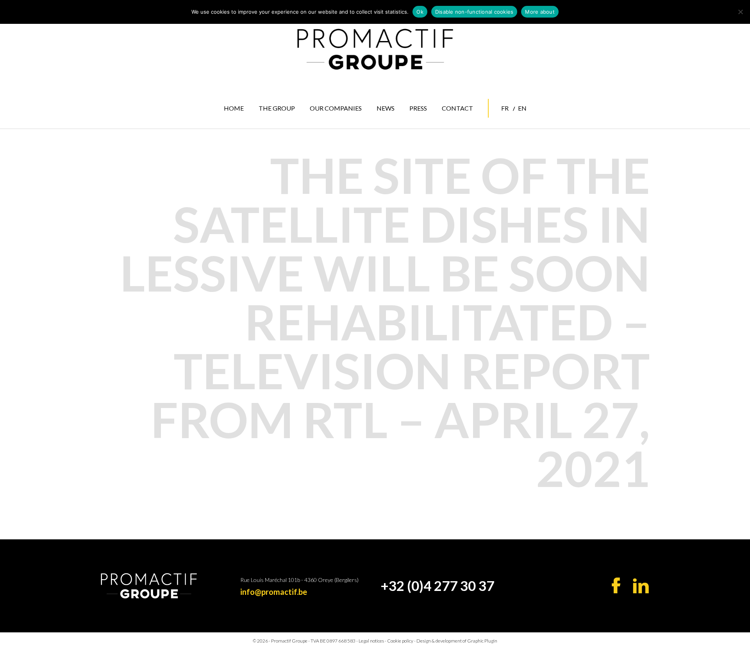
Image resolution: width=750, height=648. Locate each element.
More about (540, 12)
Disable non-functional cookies (474, 12)
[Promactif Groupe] (375, 49)
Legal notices (372, 641)
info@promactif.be (273, 591)
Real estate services (332, 126)
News (386, 108)
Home (234, 108)
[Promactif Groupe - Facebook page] (616, 585)
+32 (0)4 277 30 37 (437, 585)
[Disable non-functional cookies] (740, 12)
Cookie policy (400, 641)
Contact (457, 108)
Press (418, 108)
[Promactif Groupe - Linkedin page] (641, 585)
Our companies (336, 108)
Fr (505, 108)
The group (277, 108)
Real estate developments (337, 142)
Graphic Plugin (482, 641)
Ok (419, 12)
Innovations (334, 156)
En (522, 108)
